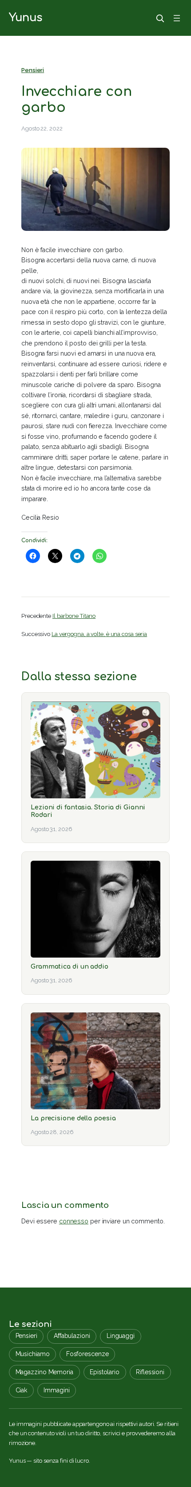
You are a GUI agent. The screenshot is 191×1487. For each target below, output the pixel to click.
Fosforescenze (87, 1353)
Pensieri (32, 70)
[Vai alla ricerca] (160, 18)
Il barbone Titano (74, 616)
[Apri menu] (176, 18)
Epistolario (104, 1372)
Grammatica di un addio (69, 966)
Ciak (22, 1390)
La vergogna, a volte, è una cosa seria (99, 634)
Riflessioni (150, 1372)
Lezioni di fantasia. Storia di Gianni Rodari (88, 811)
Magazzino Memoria (44, 1372)
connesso (73, 1221)
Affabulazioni (72, 1335)
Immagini (56, 1390)
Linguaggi (121, 1335)
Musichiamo (33, 1353)
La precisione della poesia (73, 1118)
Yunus (25, 17)
